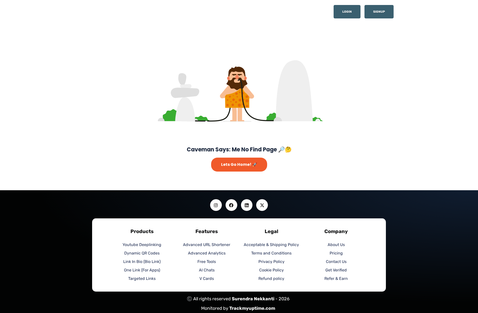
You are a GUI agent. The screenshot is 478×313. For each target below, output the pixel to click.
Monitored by (215, 308)
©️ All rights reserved (209, 299)
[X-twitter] (262, 205)
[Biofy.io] (122, 13)
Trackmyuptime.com (252, 308)
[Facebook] (231, 205)
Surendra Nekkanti (253, 299)
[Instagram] (216, 205)
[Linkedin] (247, 205)
